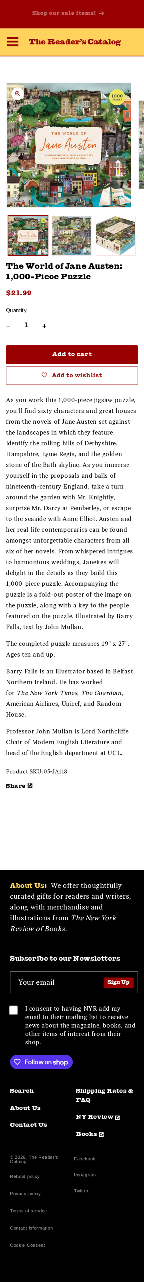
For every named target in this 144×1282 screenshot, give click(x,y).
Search (22, 1091)
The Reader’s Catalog (34, 1159)
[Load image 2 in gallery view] (72, 236)
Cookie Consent (27, 1245)
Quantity (16, 310)
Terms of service (28, 1210)
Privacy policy (25, 1193)
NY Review (94, 1117)
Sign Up (119, 982)
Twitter (83, 1191)
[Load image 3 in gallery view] (116, 236)
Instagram (85, 1175)
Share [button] (16, 786)
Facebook (85, 1159)
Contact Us (28, 1125)
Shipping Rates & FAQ (105, 1096)
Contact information (31, 1228)
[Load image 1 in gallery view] (28, 236)
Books (86, 1135)
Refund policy (25, 1176)
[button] (13, 43)
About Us (25, 1109)
